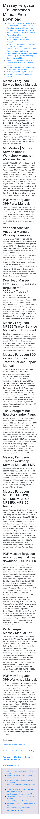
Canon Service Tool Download (14, 745)
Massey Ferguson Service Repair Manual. (22, 23)
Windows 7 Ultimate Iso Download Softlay (18, 751)
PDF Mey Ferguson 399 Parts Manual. (20, 30)
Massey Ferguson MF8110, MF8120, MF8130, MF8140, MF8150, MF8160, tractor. (20, 62)
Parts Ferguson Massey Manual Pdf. (20, 72)
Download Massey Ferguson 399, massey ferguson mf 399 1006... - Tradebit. (19, 39)
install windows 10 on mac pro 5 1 (19, 794)
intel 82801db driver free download (20, 801)
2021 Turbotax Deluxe (11, 765)
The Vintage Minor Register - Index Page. (22, 53)
